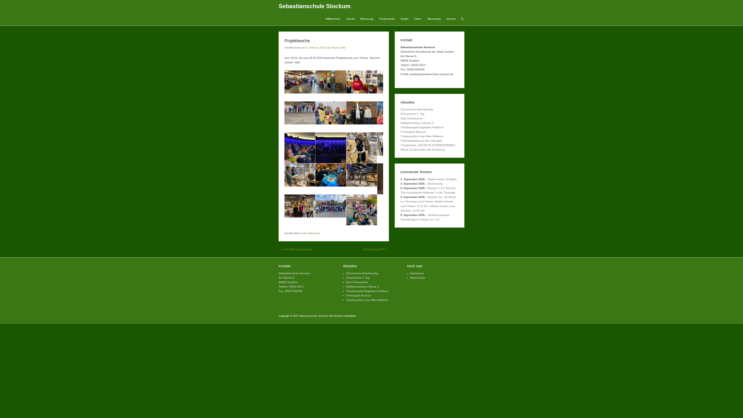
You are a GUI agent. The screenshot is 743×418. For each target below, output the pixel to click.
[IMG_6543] (300, 82)
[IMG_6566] (300, 115)
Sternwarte (434, 18)
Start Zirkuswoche (412, 118)
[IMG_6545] (333, 82)
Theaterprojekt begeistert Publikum (422, 127)
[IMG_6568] (333, 115)
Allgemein (314, 341)
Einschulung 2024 (376, 358)
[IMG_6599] (300, 224)
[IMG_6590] (300, 181)
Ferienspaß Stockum (413, 131)
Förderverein (387, 18)
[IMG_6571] (366, 115)
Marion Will (338, 47)
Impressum (417, 381)
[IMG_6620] (366, 280)
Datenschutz (417, 386)
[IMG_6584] (333, 148)
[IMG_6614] (300, 290)
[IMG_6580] (300, 148)
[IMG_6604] (366, 214)
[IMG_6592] (333, 191)
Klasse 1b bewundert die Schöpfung (423, 149)
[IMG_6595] (366, 191)
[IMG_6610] (333, 247)
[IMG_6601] (333, 214)
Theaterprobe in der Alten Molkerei (422, 136)
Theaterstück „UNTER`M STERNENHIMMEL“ (428, 145)
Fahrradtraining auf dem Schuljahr (422, 140)
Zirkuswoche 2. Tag (412, 113)
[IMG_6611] (366, 247)
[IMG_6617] (333, 280)
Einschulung (435, 183)
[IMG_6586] (366, 148)
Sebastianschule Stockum (315, 6)
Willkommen (333, 18)
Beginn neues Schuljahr (442, 179)
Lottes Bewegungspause (295, 358)
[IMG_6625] (333, 323)
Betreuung (366, 18)
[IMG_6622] (300, 313)
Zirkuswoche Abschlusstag (417, 109)
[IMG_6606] (300, 247)
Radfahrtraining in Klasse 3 (417, 122)
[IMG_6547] (366, 82)
